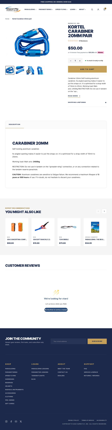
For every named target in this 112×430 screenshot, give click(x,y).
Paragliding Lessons (40, 368)
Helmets (8, 386)
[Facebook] (11, 421)
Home (7, 19)
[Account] (98, 9)
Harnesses (9, 379)
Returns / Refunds (91, 375)
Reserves (9, 382)
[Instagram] (6, 421)
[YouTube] (16, 421)
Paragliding (30, 9)
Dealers (61, 375)
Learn (73, 9)
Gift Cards (9, 403)
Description (14, 124)
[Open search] (92, 9)
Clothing (9, 396)
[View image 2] (20, 70)
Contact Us (63, 372)
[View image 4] (40, 70)
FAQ (85, 368)
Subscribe (97, 341)
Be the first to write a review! (56, 310)
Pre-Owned (9, 400)
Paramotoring (46, 9)
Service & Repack (91, 372)
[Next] (104, 211)
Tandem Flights (38, 375)
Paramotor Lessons (40, 372)
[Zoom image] (33, 43)
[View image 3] (30, 70)
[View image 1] (9, 70)
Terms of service (88, 420)
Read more (73, 96)
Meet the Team (64, 368)
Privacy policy (73, 420)
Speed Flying (61, 9)
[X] (21, 421)
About (82, 9)
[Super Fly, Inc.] (13, 9)
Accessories (10, 393)
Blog (34, 379)
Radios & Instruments (14, 389)
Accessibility (102, 420)
